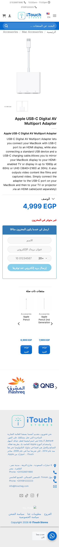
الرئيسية (51, 31)
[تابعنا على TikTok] (27, 496)
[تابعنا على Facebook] (37, 496)
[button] (55, 16)
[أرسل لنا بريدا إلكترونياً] (21, 496)
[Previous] (51, 66)
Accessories (10, 31)
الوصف (45, 198)
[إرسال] (6, 26)
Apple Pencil (26, 318)
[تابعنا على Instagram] (32, 496)
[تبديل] (53, 199)
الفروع (47, 513)
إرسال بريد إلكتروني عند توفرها (30, 268)
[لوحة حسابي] (9, 15)
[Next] (5, 66)
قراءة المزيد (44, 349)
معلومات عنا (34, 513)
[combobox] (45, 258)
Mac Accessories (32, 31)
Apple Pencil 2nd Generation (44, 319)
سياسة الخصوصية (29, 517)
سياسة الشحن (16, 513)
